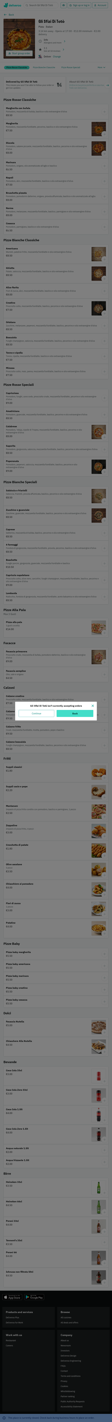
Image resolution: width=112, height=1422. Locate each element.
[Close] (92, 706)
